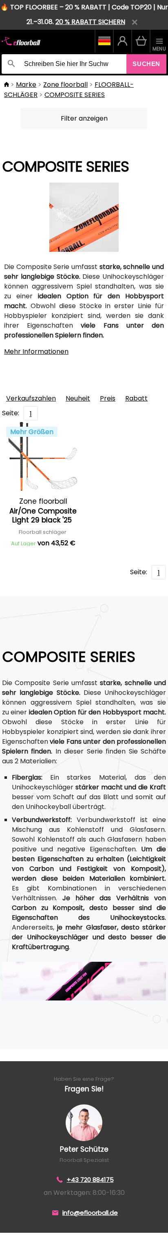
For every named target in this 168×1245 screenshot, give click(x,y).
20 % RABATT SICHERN (90, 21)
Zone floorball (65, 84)
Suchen (146, 63)
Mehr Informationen (36, 351)
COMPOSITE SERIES (74, 94)
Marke (26, 84)
